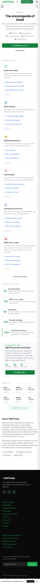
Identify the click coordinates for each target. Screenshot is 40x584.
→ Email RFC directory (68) (13, 218)
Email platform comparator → (20, 408)
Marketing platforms (12, 141)
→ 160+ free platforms (11, 158)
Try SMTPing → (20, 372)
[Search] (17, 1)
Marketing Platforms (9, 508)
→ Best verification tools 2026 (14, 86)
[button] (20, 581)
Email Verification (8, 502)
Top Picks (5, 517)
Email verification (11, 70)
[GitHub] (14, 492)
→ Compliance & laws (11, 192)
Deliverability (9, 175)
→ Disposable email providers (13, 90)
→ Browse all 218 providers (13, 124)
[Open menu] (36, 1)
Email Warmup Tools (9, 541)
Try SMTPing (27, 2)
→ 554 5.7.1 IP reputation (12, 264)
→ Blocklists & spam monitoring (14, 184)
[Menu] (2, 6)
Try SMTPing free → (20, 46)
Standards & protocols (13, 209)
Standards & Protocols (10, 514)
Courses (5, 526)
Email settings (9, 107)
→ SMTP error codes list (12, 222)
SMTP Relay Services (9, 544)
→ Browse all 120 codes (12, 256)
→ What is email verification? (13, 82)
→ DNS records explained (12, 226)
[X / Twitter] (4, 492)
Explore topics (20, 50)
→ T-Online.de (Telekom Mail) (13, 116)
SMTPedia (8, 1)
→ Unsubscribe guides (11, 188)
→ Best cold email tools (11, 154)
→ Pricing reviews (10, 150)
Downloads (6, 523)
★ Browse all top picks (20, 276)
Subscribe (32, 564)
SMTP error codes (11, 243)
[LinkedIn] (9, 492)
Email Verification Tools (10, 538)
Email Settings (7, 505)
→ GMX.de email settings (12, 120)
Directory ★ (6, 520)
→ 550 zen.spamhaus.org (12, 260)
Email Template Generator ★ (12, 535)
